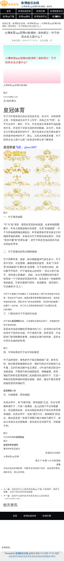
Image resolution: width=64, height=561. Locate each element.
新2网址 (52, 556)
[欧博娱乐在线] (9, 4)
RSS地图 (44, 553)
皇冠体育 (25, 556)
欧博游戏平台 (40, 16)
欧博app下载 (8, 16)
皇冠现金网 (34, 556)
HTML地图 (54, 553)
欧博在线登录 (24, 11)
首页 (9, 11)
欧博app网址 (24, 16)
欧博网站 (56, 16)
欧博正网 (40, 11)
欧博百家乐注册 (56, 12)
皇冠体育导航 (15, 556)
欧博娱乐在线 (19, 23)
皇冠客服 (44, 556)
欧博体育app (33, 23)
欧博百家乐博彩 (32, 540)
